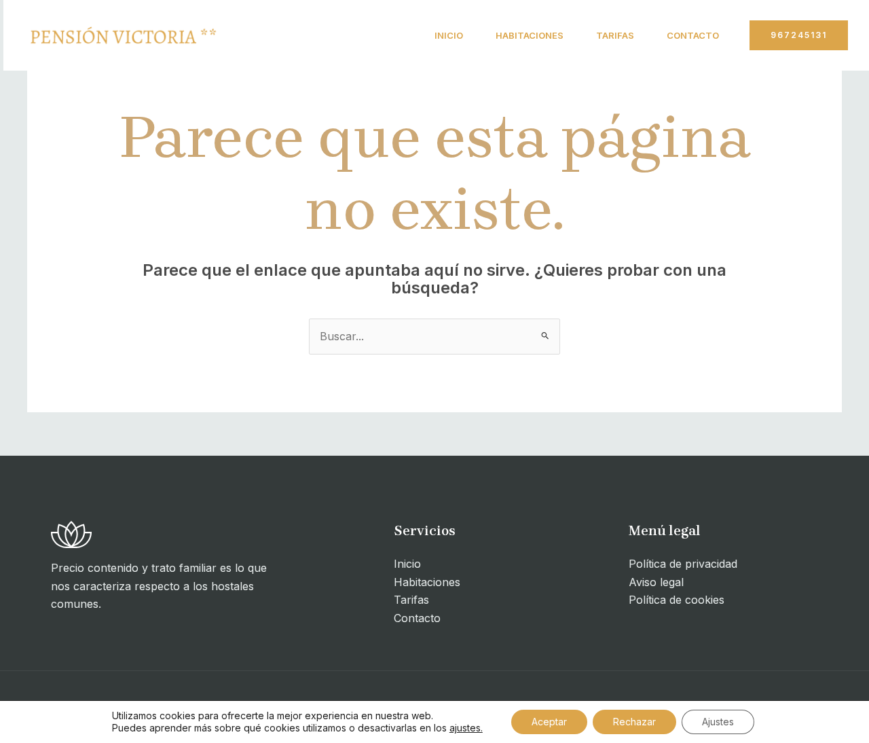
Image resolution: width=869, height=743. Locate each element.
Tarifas (615, 35)
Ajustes (718, 721)
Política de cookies (676, 599)
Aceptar (549, 721)
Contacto (693, 35)
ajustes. (466, 727)
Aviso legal (656, 582)
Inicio (448, 35)
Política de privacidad (683, 563)
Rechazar (634, 721)
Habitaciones (529, 35)
